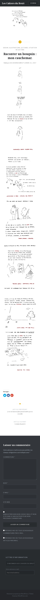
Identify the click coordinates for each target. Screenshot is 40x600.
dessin (5, 47)
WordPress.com (23, 596)
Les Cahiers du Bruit (13, 3)
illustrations (14, 47)
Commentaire (9, 457)
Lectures (24, 47)
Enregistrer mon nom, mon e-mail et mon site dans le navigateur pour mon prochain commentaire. (19, 516)
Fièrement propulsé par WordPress (17, 594)
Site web (6, 502)
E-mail (6, 492)
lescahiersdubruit (16, 63)
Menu (34, 3)
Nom (5, 483)
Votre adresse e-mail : (12, 569)
